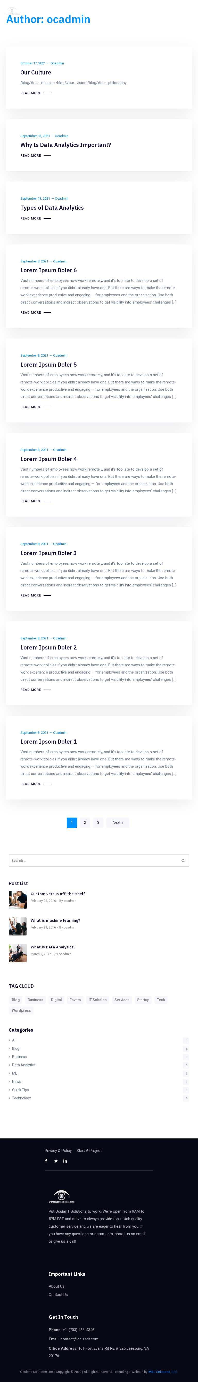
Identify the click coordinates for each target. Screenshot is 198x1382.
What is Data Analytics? (53, 947)
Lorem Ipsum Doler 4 (48, 459)
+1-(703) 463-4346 (78, 1329)
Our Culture (35, 72)
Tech (161, 1000)
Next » (118, 822)
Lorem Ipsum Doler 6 (48, 270)
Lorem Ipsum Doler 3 (48, 553)
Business (35, 1000)
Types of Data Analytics (52, 207)
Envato (75, 1000)
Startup (143, 1000)
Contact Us (58, 1294)
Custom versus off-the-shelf (58, 893)
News (16, 1081)
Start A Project (89, 1150)
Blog (16, 1000)
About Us (56, 1286)
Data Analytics (24, 1065)
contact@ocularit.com (79, 1339)
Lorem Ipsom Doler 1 (48, 741)
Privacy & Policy (58, 1150)
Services (121, 1000)
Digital (56, 1000)
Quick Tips (20, 1090)
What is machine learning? (55, 920)
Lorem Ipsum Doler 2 (48, 647)
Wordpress (21, 1010)
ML (14, 1073)
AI (13, 1040)
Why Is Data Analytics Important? (65, 144)
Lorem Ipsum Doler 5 (48, 364)
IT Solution (98, 1000)
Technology (21, 1098)
